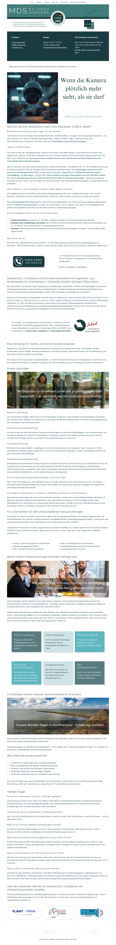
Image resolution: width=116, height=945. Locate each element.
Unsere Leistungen (18, 42)
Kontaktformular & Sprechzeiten (54, 47)
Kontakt (46, 2)
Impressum (64, 2)
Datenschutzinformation (78, 2)
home (32, 2)
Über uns (55, 2)
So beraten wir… (17, 47)
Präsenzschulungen (19, 45)
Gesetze (39, 2)
